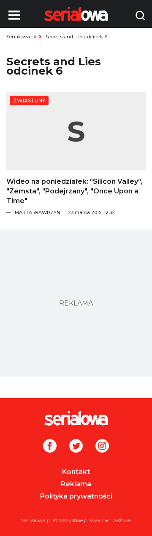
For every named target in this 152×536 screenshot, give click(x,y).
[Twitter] (76, 446)
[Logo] (76, 418)
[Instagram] (102, 446)
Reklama (76, 484)
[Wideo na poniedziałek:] (76, 131)
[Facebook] (50, 446)
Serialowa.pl (21, 36)
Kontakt (76, 472)
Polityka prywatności (76, 496)
